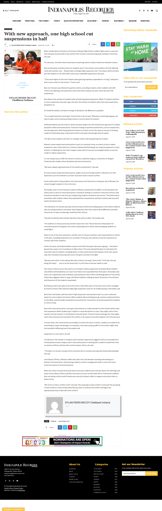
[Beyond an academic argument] (151, 191)
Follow (153, 106)
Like (155, 101)
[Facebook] (139, 10)
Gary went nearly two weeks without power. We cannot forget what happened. (136, 145)
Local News (8, 29)
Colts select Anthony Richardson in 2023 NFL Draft (135, 214)
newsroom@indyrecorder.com (14, 473)
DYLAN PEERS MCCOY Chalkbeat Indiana (23, 45)
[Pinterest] (113, 44)
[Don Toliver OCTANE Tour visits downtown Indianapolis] (151, 133)
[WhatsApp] (118, 44)
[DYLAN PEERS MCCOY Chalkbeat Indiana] (6, 45)
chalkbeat (53, 421)
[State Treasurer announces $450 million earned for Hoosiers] (151, 158)
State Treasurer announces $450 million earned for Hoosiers (135, 157)
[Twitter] (147, 10)
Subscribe (151, 87)
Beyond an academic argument (135, 189)
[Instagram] (143, 10)
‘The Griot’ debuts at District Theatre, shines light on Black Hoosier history (136, 202)
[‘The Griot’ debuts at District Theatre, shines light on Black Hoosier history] (151, 202)
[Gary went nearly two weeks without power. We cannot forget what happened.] (151, 145)
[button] (156, 10)
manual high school (63, 421)
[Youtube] (152, 10)
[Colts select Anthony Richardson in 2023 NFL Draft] (151, 215)
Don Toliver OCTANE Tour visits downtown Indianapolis (135, 132)
